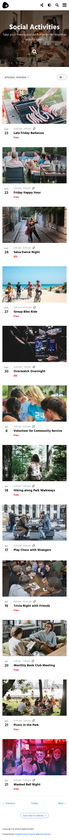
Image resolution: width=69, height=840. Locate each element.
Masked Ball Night (27, 784)
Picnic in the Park (26, 725)
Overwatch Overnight (29, 371)
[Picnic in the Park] (34, 698)
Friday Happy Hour (27, 192)
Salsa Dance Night (27, 252)
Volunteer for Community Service (38, 431)
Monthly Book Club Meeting (34, 665)
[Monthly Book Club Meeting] (34, 638)
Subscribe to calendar (33, 816)
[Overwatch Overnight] (34, 344)
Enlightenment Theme (24, 834)
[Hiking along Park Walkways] (34, 463)
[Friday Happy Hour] (34, 165)
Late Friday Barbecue (29, 133)
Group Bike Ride (25, 311)
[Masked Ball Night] (34, 757)
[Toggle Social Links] (42, 5)
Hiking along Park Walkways (34, 490)
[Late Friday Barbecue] (34, 106)
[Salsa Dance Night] (34, 225)
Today (34, 803)
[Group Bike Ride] (34, 284)
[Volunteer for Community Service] (34, 403)
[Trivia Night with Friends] (34, 578)
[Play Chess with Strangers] (34, 523)
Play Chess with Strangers (32, 550)
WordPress (45, 834)
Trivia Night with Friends (32, 606)
